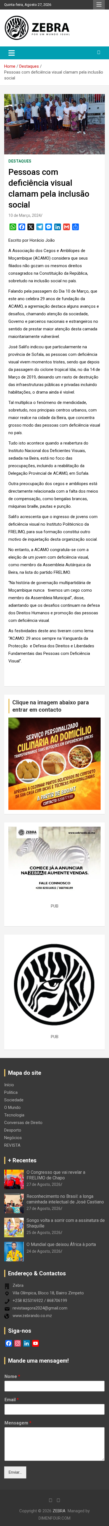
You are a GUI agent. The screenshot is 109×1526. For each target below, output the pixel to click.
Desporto (12, 1130)
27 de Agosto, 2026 (44, 1184)
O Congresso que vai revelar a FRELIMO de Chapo (56, 1175)
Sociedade (13, 1099)
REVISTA (12, 1145)
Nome (12, 1376)
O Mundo (12, 1107)
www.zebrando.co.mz (32, 1315)
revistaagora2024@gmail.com (40, 1308)
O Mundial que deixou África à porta (61, 1244)
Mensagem (17, 1423)
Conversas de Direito (23, 1122)
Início (9, 1084)
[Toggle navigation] (11, 52)
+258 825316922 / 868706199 (40, 1300)
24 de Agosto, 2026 (44, 1251)
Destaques (19, 161)
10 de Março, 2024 (24, 215)
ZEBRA (59, 1510)
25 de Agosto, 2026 (44, 1232)
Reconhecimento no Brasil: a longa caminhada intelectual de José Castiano (65, 1199)
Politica (11, 1092)
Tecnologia (14, 1115)
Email (11, 1399)
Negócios (13, 1137)
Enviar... (15, 1472)
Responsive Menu (99, 5)
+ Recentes (22, 1160)
